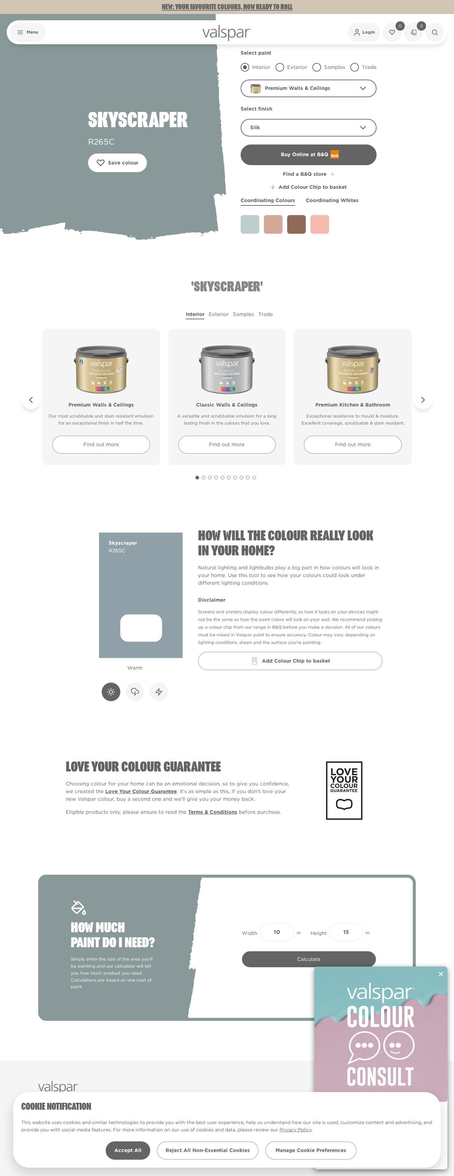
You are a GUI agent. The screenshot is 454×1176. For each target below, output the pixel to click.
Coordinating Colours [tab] (268, 200)
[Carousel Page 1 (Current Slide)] (197, 477)
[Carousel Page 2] (203, 477)
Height (318, 933)
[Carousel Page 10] (254, 477)
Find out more (101, 444)
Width (249, 933)
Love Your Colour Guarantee (141, 791)
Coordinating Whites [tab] (332, 200)
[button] (28, 32)
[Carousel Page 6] (229, 477)
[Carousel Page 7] (235, 477)
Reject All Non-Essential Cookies (208, 1150)
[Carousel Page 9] (248, 477)
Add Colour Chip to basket (313, 187)
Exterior (219, 314)
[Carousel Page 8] (241, 477)
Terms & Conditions (212, 812)
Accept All (128, 1150)
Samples (243, 314)
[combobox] (309, 88)
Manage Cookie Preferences (311, 1150)
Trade (265, 314)
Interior (195, 314)
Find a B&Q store (304, 174)
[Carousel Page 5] (222, 477)
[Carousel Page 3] (210, 477)
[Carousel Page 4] (216, 477)
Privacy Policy (295, 1129)
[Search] (434, 32)
